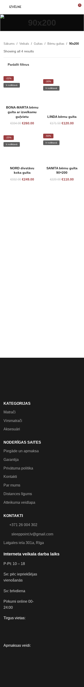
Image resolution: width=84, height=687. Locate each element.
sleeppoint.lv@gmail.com (32, 534)
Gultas (38, 43)
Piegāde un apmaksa (21, 451)
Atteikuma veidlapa (19, 502)
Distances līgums (18, 494)
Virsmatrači (13, 421)
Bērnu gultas (55, 43)
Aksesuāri (12, 429)
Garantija (11, 460)
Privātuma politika (18, 468)
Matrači (10, 412)
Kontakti (10, 477)
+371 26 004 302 (23, 525)
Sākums (9, 43)
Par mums (12, 485)
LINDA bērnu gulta (62, 117)
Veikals (24, 43)
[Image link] (7, 376)
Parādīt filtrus (18, 64)
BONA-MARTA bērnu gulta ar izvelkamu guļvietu (22, 111)
